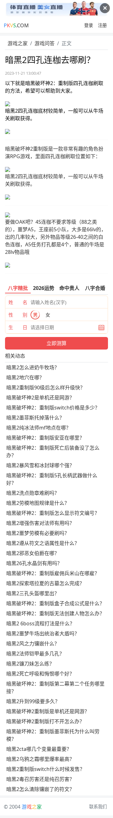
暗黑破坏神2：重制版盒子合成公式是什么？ (55, 603)
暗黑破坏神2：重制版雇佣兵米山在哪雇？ (53, 573)
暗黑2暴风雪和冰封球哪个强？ (40, 465)
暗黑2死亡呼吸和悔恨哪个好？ (40, 673)
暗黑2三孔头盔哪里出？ (32, 593)
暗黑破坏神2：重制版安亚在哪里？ (45, 437)
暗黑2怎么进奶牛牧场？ (32, 367)
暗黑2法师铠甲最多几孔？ (35, 653)
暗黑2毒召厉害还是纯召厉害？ (40, 779)
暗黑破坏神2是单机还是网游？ (40, 397)
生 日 (17, 327)
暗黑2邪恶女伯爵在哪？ (32, 553)
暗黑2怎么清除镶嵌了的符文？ (40, 789)
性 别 (17, 315)
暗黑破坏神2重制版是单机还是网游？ (47, 711)
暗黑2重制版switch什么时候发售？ (45, 769)
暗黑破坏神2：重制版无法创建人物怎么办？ (55, 613)
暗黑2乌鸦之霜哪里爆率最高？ (40, 759)
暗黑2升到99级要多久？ (33, 701)
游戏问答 (45, 43)
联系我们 (98, 807)
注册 (102, 25)
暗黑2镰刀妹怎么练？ (30, 663)
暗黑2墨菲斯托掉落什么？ (35, 417)
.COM (16, 25)
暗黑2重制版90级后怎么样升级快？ (45, 387)
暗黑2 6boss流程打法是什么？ (40, 623)
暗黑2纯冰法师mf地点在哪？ (38, 427)
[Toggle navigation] (56, 25)
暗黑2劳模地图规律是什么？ (37, 503)
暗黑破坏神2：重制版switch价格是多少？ (53, 407)
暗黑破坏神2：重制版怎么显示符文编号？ (53, 513)
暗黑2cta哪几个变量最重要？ (39, 749)
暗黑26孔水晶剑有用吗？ (34, 563)
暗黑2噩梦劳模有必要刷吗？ (37, 533)
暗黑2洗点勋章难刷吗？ (32, 492)
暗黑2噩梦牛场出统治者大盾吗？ (42, 633)
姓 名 (17, 302)
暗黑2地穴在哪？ (25, 377)
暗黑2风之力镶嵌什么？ (32, 643)
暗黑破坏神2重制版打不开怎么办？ (45, 721)
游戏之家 (18, 43)
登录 (88, 25)
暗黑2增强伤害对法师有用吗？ (40, 523)
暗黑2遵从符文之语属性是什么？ (42, 543)
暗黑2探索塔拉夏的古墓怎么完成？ (45, 583)
